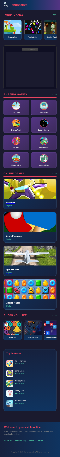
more (54, 94)
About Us (8, 441)
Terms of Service (36, 441)
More (54, 15)
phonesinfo (19, 5)
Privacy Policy (20, 441)
